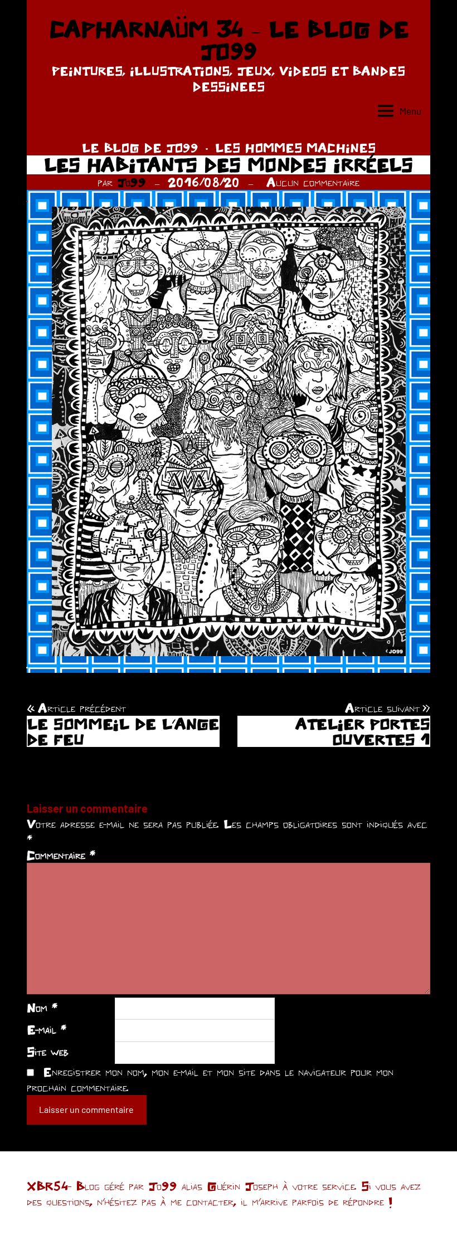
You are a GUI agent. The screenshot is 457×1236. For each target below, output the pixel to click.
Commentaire (61, 855)
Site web (48, 1051)
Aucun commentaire (312, 182)
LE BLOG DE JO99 (140, 147)
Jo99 (131, 182)
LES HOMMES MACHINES (295, 147)
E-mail (46, 1029)
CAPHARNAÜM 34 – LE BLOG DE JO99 (229, 40)
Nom (42, 1007)
